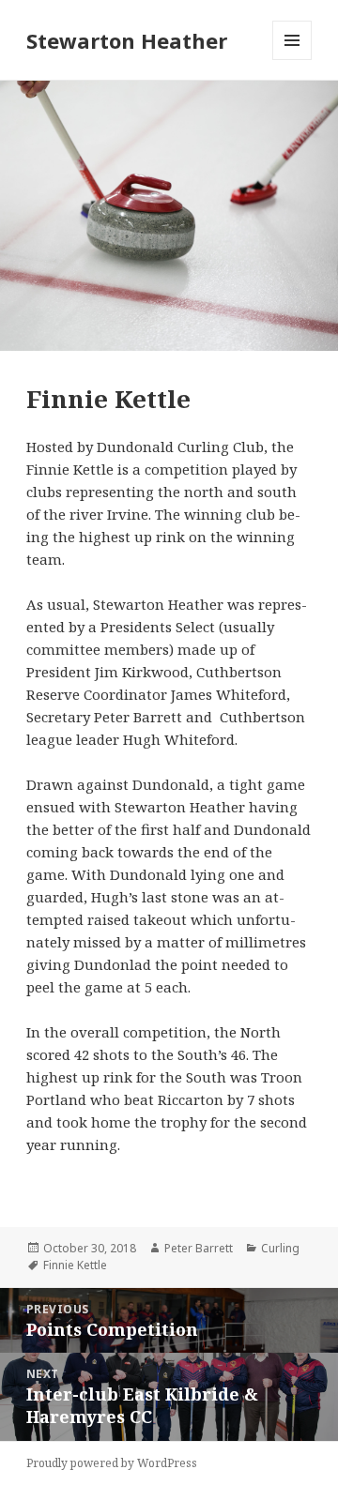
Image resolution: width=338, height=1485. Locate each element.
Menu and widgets (292, 59)
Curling (280, 1248)
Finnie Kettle (75, 1265)
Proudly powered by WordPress (111, 1463)
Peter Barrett (198, 1248)
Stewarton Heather (126, 40)
